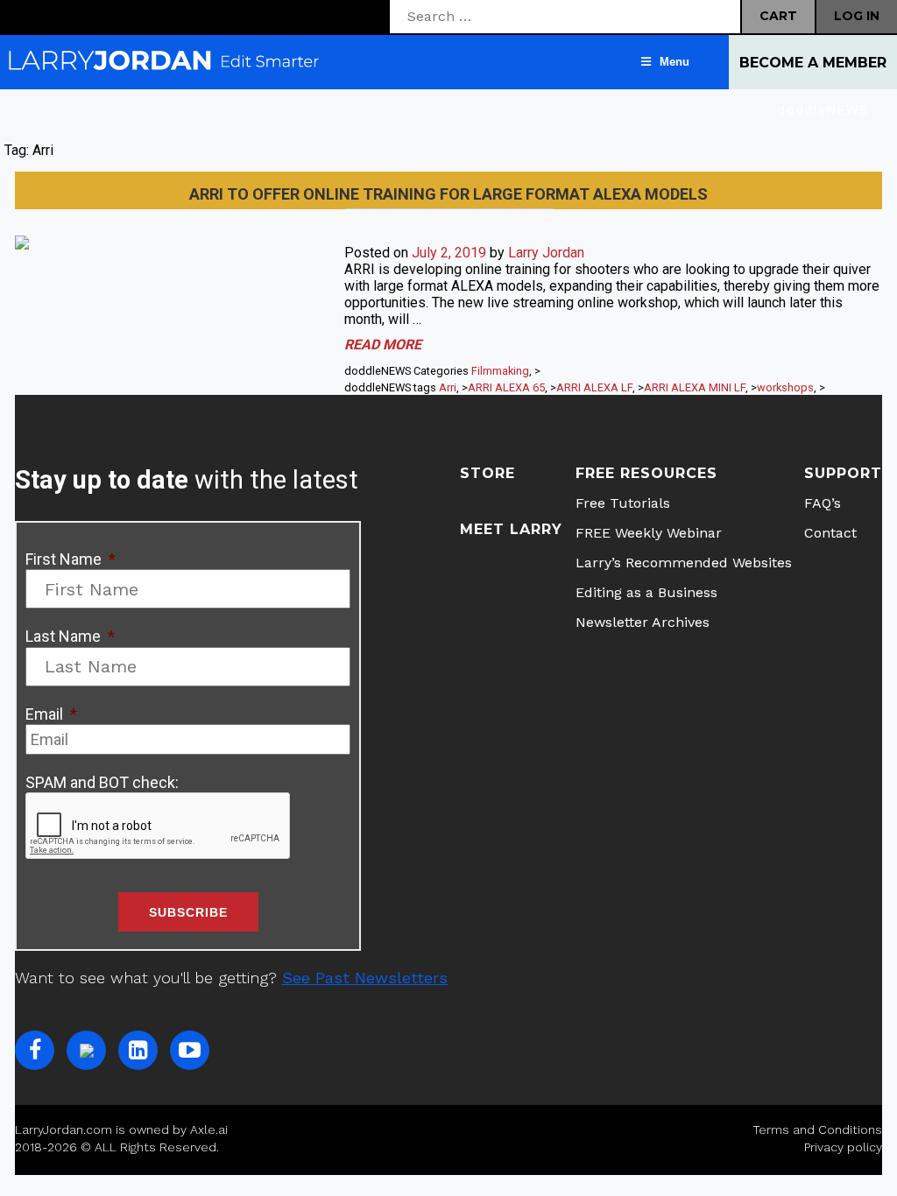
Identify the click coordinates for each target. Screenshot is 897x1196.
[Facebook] (34, 1050)
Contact (830, 532)
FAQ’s (822, 503)
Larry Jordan (546, 252)
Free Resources (646, 473)
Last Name (70, 636)
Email (51, 714)
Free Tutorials (623, 503)
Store (487, 473)
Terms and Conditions (817, 1129)
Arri (447, 387)
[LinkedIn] (138, 1050)
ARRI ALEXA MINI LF (694, 387)
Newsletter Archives (643, 622)
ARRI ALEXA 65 (506, 387)
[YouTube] (189, 1050)
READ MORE (382, 344)
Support (843, 473)
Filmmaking (500, 370)
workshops (785, 387)
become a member (812, 62)
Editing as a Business (646, 592)
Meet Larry (511, 529)
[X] (86, 1050)
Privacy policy (843, 1147)
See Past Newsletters (365, 977)
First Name (70, 559)
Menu (674, 61)
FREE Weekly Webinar (649, 532)
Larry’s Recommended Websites (684, 562)
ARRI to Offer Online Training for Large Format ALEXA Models (448, 194)
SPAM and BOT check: (102, 782)
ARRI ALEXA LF (594, 387)
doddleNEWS (823, 110)
